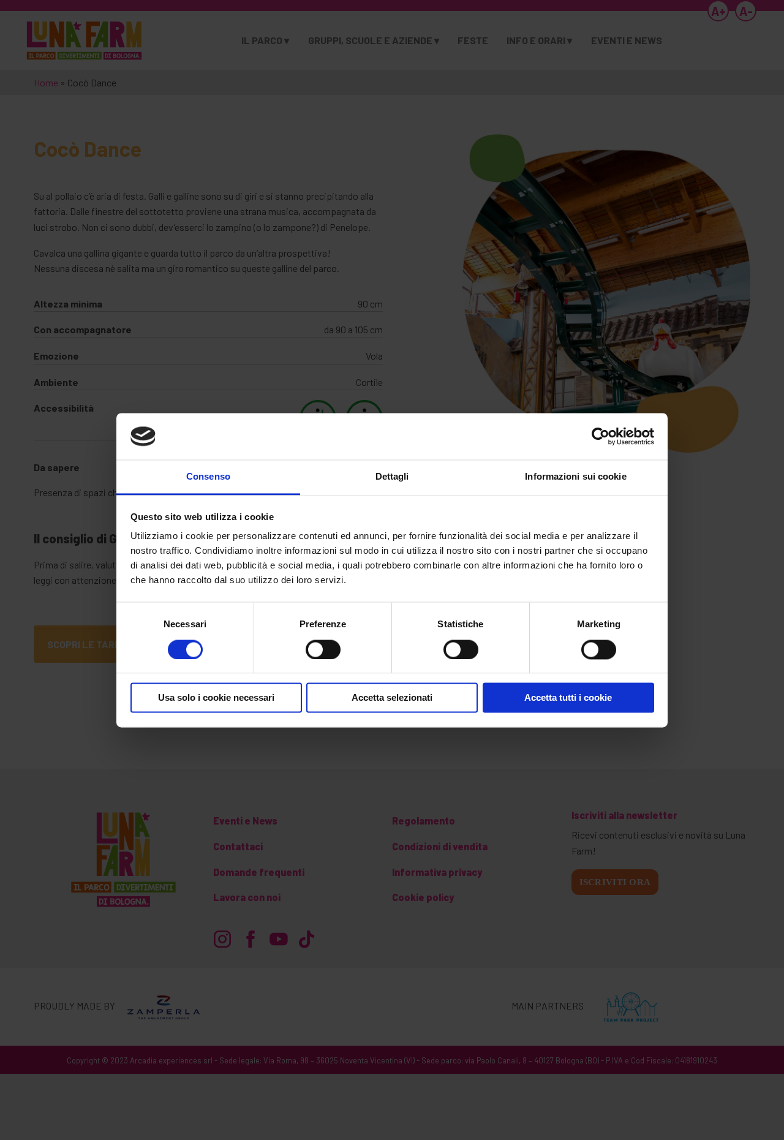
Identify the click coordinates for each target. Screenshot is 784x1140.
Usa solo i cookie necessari (216, 698)
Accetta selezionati (392, 698)
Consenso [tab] (208, 477)
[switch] (323, 649)
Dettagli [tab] (392, 477)
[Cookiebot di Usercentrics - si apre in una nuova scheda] (600, 436)
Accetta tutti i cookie (568, 698)
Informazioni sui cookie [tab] (575, 477)
